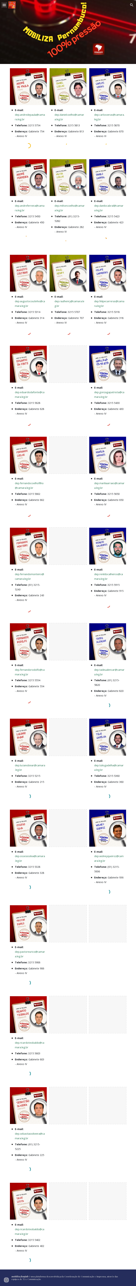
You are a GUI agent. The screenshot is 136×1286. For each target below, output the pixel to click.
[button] (4, 5)
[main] (28, 123)
